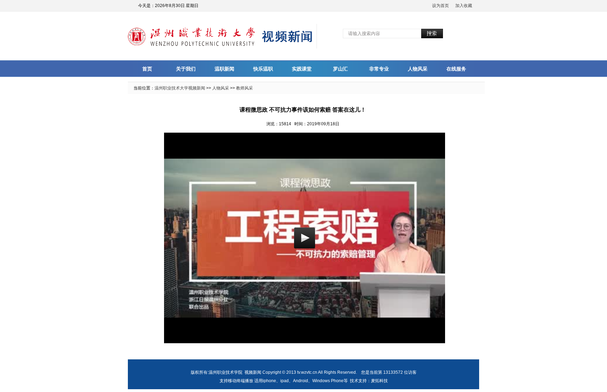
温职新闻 (224, 69)
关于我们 (186, 69)
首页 (147, 69)
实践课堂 (302, 69)
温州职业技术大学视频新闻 (180, 88)
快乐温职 (263, 69)
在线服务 (456, 69)
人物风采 (417, 69)
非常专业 (379, 69)
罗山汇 (340, 69)
